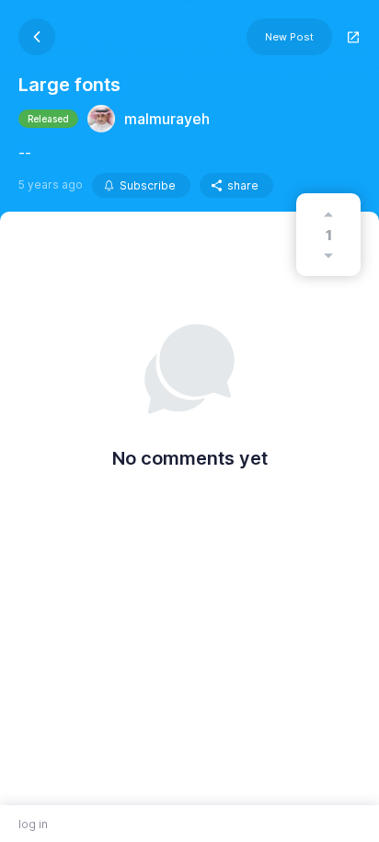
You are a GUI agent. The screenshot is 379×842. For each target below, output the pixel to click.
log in (33, 824)
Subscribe (148, 185)
